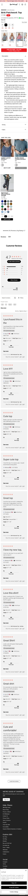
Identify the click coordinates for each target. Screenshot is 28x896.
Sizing (3, 124)
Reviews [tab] (3, 236)
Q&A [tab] (9, 236)
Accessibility (6, 826)
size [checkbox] (2, 304)
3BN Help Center (6, 807)
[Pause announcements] (26, 1)
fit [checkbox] (6, 304)
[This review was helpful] (20, 357)
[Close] (26, 870)
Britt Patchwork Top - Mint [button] (16, 354)
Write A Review (14, 280)
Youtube (4, 868)
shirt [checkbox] (15, 304)
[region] (13, 267)
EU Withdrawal (6, 814)
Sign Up (6, 799)
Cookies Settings (14, 891)
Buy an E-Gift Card (7, 843)
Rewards (5, 841)
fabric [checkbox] (10, 304)
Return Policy (6, 809)
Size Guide (24, 22)
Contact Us (5, 816)
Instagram (5, 861)
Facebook (5, 866)
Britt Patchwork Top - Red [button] (16, 402)
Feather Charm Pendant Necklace (20, 158)
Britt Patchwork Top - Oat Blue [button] (17, 626)
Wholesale (5, 849)
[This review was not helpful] (23, 357)
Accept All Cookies (14, 887)
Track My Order (6, 824)
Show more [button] (3, 308)
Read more (6, 745)
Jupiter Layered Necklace (5, 158)
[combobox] (21, 311)
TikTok (4, 864)
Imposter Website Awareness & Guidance (12, 829)
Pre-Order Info (6, 845)
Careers (4, 854)
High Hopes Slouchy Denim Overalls (5, 194)
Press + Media (6, 847)
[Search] (19, 4)
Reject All (14, 883)
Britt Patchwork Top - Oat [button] (16, 535)
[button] (1, 4)
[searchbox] (7, 298)
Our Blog (5, 839)
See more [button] (5, 351)
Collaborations (6, 851)
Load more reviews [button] (14, 781)
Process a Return (7, 811)
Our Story (5, 836)
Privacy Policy (6, 818)
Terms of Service (6, 820)
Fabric (3, 129)
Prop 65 (4, 822)
